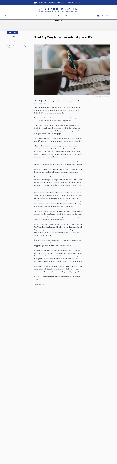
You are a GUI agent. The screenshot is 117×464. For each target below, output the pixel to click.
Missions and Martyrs (64, 15)
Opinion (38, 15)
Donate (101, 15)
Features (46, 15)
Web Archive (12, 32)
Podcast (76, 15)
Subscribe (111, 15)
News (31, 15)
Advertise (84, 15)
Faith (53, 15)
